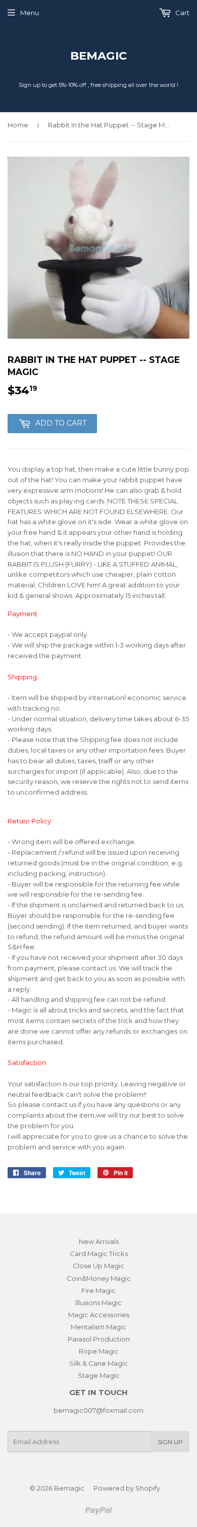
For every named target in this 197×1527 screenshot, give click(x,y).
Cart (181, 13)
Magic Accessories (98, 1315)
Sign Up (170, 1442)
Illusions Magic (98, 1303)
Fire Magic (98, 1290)
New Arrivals (99, 1241)
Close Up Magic (98, 1266)
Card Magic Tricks (99, 1254)
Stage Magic (99, 1375)
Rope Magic (99, 1351)
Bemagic (98, 56)
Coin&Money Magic (99, 1278)
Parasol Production (99, 1339)
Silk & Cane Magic (98, 1363)
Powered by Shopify (126, 1488)
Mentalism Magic (98, 1327)
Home (18, 125)
